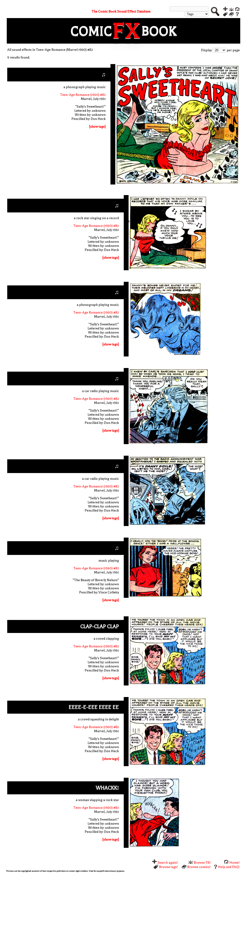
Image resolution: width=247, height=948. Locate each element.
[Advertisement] (123, 909)
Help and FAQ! (229, 867)
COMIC (91, 31)
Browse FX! (202, 863)
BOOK (159, 31)
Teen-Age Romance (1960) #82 (83, 95)
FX (126, 31)
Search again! (167, 863)
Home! (234, 863)
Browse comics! (198, 867)
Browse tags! (168, 867)
